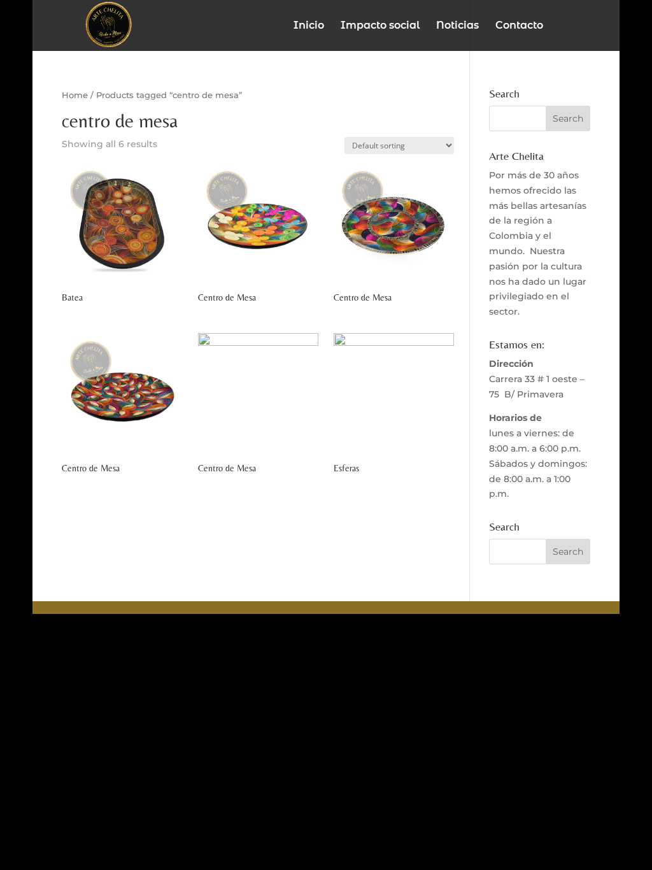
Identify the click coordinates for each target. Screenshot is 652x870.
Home (75, 95)
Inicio (309, 26)
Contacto (519, 26)
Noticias (457, 26)
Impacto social (380, 26)
